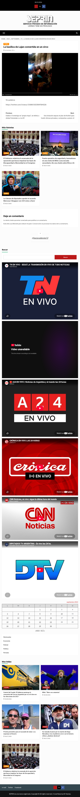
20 (18, 622)
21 (29, 622)
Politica (6, 44)
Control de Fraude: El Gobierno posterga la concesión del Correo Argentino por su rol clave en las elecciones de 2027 (20, 694)
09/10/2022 (8, 50)
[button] (4, 32)
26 (7, 626)
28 (29, 626)
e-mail (4, 787)
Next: (57, 115)
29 (40, 626)
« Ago (37, 630)
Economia (6, 641)
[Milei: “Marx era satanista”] (59, 677)
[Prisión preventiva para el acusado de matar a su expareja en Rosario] (20, 716)
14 (29, 618)
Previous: (22, 115)
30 (51, 626)
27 (18, 626)
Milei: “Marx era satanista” (51, 692)
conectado (24, 220)
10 (62, 614)
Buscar (5, 249)
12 (7, 618)
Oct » (43, 630)
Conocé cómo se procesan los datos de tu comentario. (50, 224)
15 (40, 618)
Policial (5, 645)
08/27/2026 (8, 165)
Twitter (10, 787)
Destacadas (7, 637)
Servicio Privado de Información (40, 24)
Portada (6, 653)
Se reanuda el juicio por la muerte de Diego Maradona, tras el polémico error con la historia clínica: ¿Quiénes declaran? (57, 734)
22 (40, 622)
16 (51, 618)
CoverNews (57, 794)
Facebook (18, 787)
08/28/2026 (8, 699)
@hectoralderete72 (40, 238)
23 (51, 622)
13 (18, 618)
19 (7, 622)
